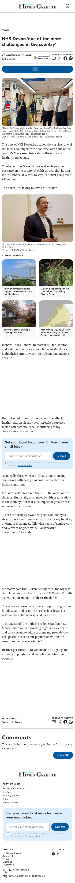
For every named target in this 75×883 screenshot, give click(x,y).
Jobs (5, 799)
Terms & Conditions (14, 788)
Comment (63, 755)
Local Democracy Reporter (18, 54)
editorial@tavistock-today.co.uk (27, 876)
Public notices (11, 802)
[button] (7, 6)
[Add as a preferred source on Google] (41, 57)
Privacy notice (25, 465)
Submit (61, 456)
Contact (7, 792)
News (5, 30)
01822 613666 (21, 870)
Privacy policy (11, 795)
